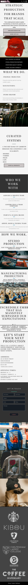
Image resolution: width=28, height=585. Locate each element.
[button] (24, 1)
